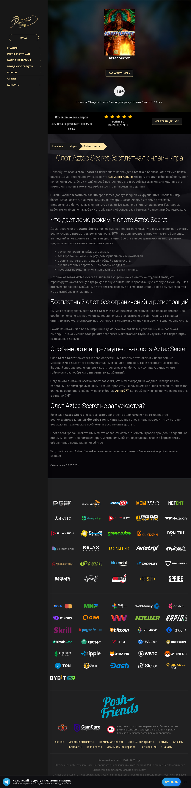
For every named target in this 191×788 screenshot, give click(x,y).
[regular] (118, 116)
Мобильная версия (19, 60)
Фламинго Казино (120, 177)
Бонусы (12, 72)
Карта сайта (94, 747)
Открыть (171, 782)
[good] (124, 116)
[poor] (112, 116)
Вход (23, 37)
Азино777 (122, 391)
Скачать (166, 747)
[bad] (106, 116)
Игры (73, 146)
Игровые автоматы (19, 54)
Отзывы (12, 78)
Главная (12, 48)
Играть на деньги (167, 121)
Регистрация (148, 747)
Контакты (13, 84)
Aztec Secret (93, 146)
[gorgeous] (130, 116)
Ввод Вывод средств (20, 66)
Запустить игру (119, 73)
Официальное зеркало (121, 747)
